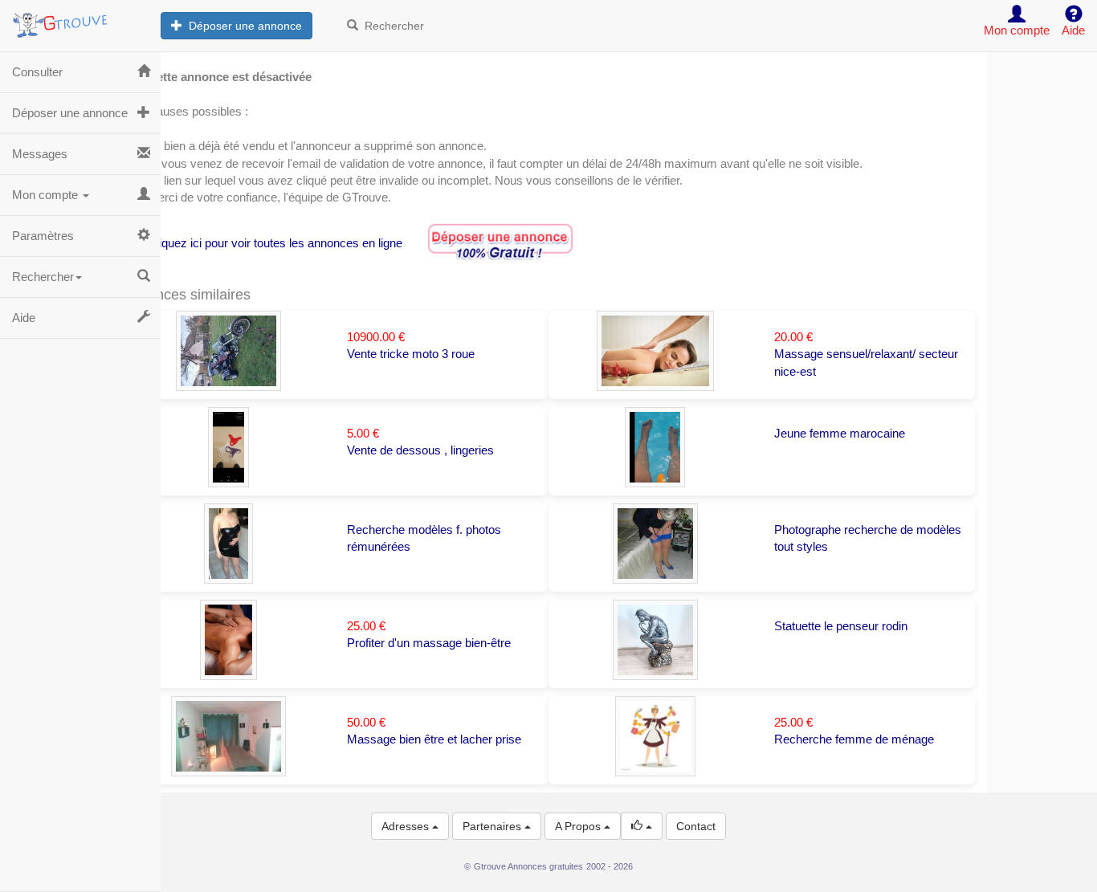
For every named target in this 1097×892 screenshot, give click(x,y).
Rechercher (391, 25)
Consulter (37, 72)
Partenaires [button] (493, 826)
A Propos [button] (579, 826)
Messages (39, 154)
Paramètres (43, 235)
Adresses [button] (406, 826)
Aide (23, 317)
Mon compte (46, 195)
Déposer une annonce (242, 25)
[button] (642, 826)
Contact (696, 826)
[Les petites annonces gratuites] (80, 20)
